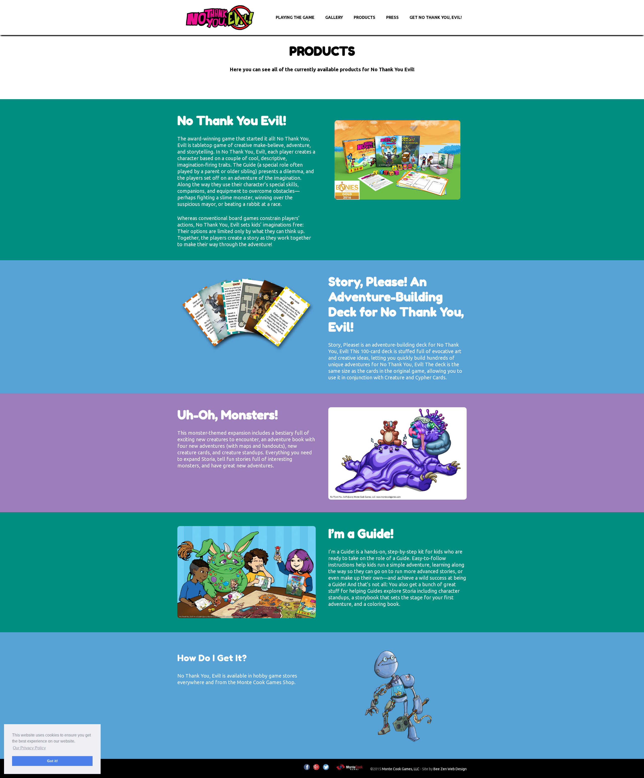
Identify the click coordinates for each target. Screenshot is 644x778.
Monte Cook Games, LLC (400, 769)
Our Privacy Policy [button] (29, 748)
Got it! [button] (52, 761)
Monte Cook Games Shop (265, 682)
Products (364, 17)
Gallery (334, 17)
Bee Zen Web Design (450, 769)
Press (392, 17)
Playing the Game (295, 17)
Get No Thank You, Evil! (436, 17)
